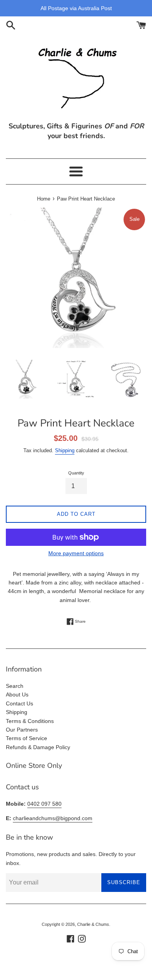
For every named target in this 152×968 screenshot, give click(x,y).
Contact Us (19, 703)
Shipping (64, 450)
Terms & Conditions (30, 721)
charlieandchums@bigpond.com (52, 818)
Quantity (76, 473)
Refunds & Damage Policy (38, 747)
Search (14, 686)
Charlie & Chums (93, 924)
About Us (17, 694)
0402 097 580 (44, 804)
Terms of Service (26, 738)
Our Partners (22, 729)
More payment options (76, 553)
